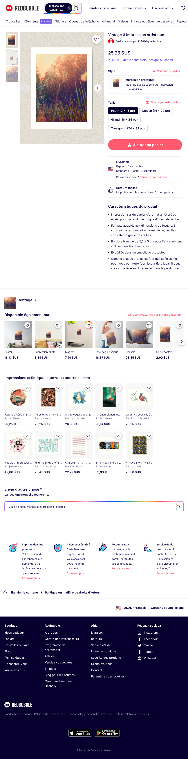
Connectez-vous (15, 664)
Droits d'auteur (101, 664)
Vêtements (37, 21)
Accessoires (165, 21)
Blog (7, 651)
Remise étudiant (15, 657)
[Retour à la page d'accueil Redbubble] (22, 8)
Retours (96, 639)
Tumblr (148, 652)
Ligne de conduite (103, 651)
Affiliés (49, 656)
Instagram (151, 632)
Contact (96, 670)
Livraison (97, 632)
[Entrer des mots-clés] (76, 8)
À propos (51, 632)
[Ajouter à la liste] (96, 39)
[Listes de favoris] (183, 8)
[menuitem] (13, 21)
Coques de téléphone (84, 21)
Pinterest (150, 658)
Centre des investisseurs (62, 639)
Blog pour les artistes (60, 675)
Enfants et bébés (142, 21)
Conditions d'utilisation (17, 714)
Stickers (60, 21)
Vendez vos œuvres (58, 662)
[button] (12, 40)
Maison (123, 21)
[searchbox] (94, 507)
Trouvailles (13, 21)
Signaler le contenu (24, 592)
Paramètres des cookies (107, 676)
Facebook (151, 639)
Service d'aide (101, 645)
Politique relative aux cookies (131, 714)
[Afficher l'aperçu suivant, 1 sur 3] (98, 88)
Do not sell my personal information (90, 714)
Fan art (9, 639)
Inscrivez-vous (14, 670)
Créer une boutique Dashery (58, 683)
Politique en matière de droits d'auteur (72, 592)
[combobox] (62, 8)
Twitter (149, 645)
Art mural (108, 21)
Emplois (50, 668)
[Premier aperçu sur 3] (25, 88)
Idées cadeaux (14, 632)
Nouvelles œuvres (16, 645)
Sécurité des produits (106, 657)
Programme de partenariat (55, 647)
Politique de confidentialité (50, 714)
